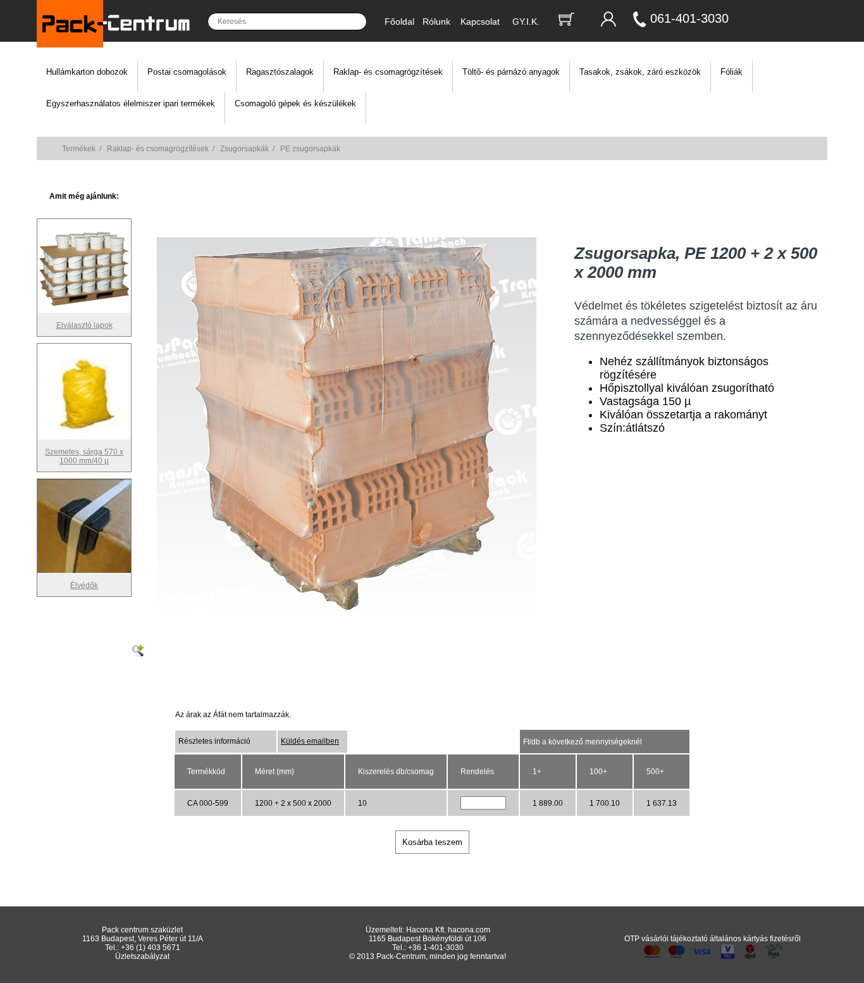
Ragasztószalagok (280, 72)
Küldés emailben (310, 741)
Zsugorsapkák (244, 148)
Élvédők (84, 585)
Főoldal (399, 21)
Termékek (79, 148)
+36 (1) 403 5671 (150, 947)
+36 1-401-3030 (436, 947)
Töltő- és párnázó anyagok (511, 72)
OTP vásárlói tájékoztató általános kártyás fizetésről (712, 938)
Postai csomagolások (186, 72)
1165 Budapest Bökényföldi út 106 (427, 938)
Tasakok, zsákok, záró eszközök (640, 72)
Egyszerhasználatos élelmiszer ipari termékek (130, 103)
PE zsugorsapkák (310, 148)
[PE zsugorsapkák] (346, 614)
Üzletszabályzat (142, 956)
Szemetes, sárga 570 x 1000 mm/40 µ (84, 456)
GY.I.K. (526, 21)
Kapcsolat (480, 21)
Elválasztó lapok (84, 325)
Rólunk (436, 21)
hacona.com (469, 929)
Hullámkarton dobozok (87, 72)
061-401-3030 (689, 18)
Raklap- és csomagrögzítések (388, 72)
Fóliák (731, 72)
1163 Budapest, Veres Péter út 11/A (142, 938)
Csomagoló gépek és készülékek (295, 103)
